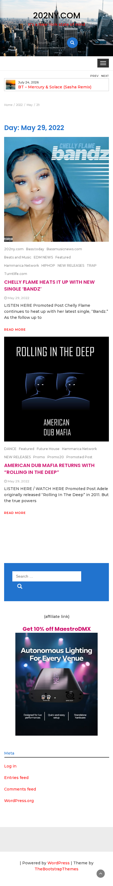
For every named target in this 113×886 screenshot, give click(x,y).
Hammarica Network (21, 265)
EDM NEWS (43, 257)
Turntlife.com (15, 274)
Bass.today (35, 249)
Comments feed (20, 789)
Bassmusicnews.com (64, 249)
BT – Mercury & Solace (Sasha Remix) (54, 87)
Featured (63, 257)
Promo (39, 457)
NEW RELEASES (71, 265)
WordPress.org (19, 800)
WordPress (58, 862)
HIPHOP (48, 265)
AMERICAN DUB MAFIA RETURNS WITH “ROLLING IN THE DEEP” (49, 468)
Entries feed (16, 777)
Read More (15, 329)
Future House (48, 449)
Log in (10, 766)
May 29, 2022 (18, 298)
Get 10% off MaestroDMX (56, 629)
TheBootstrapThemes (56, 869)
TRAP (92, 265)
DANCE (10, 449)
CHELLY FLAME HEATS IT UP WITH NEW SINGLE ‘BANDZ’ (49, 285)
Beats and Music (17, 257)
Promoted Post (79, 457)
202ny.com (14, 249)
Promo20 (55, 457)
